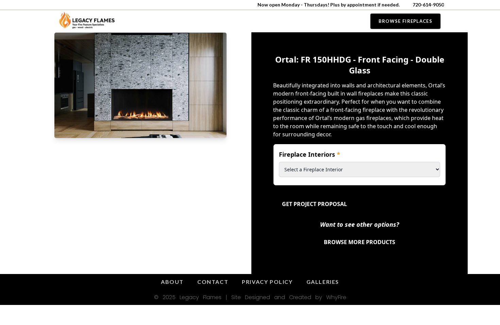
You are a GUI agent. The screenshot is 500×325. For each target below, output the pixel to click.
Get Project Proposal (314, 204)
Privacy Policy (267, 281)
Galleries (322, 281)
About (172, 281)
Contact (212, 281)
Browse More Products (359, 242)
